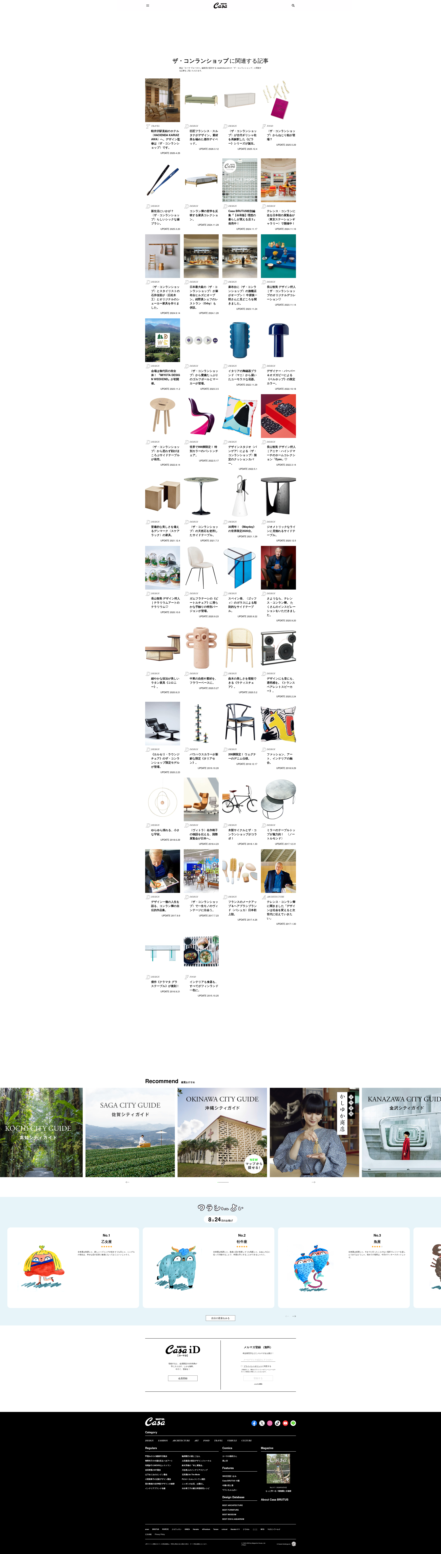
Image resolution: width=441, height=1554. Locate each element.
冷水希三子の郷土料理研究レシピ (195, 1488)
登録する (258, 1378)
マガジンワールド (273, 1529)
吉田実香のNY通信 (153, 1470)
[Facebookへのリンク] (254, 1423)
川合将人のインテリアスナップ (195, 1470)
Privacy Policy (160, 1534)
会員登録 (182, 1378)
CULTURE (246, 1440)
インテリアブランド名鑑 (155, 1488)
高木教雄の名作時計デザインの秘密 (160, 1483)
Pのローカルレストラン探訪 (193, 1479)
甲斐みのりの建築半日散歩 (156, 1456)
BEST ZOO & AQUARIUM (233, 1519)
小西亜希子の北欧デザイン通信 (158, 1479)
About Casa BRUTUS (274, 1499)
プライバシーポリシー (253, 1366)
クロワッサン (176, 1529)
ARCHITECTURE (181, 1440)
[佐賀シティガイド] (130, 1132)
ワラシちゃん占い (229, 1490)
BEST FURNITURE (230, 1510)
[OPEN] (147, 5)
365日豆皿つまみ (229, 1476)
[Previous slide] (127, 1182)
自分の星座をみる (220, 1318)
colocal (224, 1529)
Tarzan (215, 1529)
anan (147, 1529)
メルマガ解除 (258, 1384)
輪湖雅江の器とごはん (191, 1456)
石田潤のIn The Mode (191, 1474)
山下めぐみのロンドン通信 (156, 1474)
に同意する (257, 1366)
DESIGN (149, 1440)
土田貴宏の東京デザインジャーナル (196, 1460)
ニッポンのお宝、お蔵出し (193, 1483)
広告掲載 (148, 1534)
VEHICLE (232, 1440)
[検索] (293, 5)
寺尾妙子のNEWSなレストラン (158, 1465)
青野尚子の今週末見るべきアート (159, 1460)
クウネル (246, 1529)
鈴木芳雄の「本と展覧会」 (193, 1465)
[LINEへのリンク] (293, 1423)
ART (196, 1440)
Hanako (196, 1529)
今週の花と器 (227, 1485)
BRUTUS (155, 1529)
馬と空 (225, 1460)
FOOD (206, 1440)
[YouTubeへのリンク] (285, 1423)
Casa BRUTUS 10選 (231, 1480)
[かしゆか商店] (314, 1132)
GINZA (187, 1529)
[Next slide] (313, 1182)
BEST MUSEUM (229, 1514)
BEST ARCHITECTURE (232, 1505)
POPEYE (165, 1529)
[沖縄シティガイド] (222, 1132)
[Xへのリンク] (262, 1423)
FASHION (163, 1440)
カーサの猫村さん (229, 1456)
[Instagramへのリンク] (270, 1423)
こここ (255, 1529)
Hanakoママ (235, 1529)
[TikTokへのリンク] (277, 1423)
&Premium (206, 1529)
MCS (262, 1529)
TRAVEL (218, 1440)
